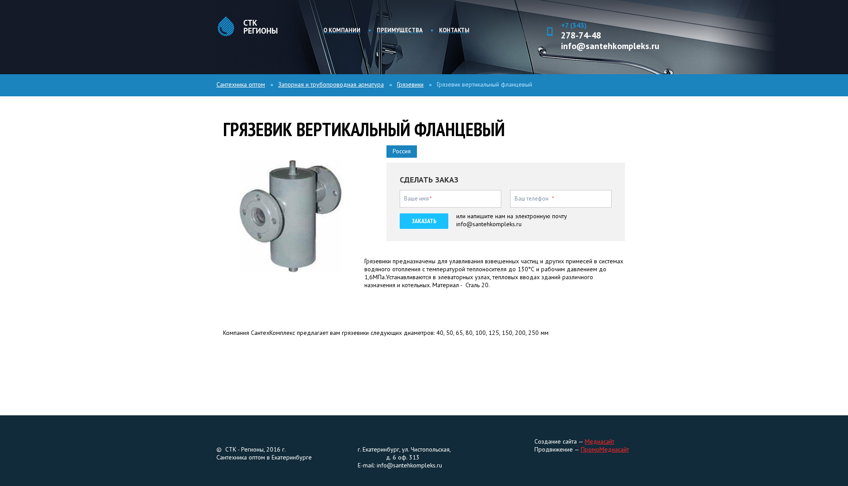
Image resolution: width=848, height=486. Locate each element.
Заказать (424, 221)
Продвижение (554, 449)
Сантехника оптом (240, 84)
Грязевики (410, 84)
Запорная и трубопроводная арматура (331, 84)
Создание (547, 441)
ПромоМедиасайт (605, 449)
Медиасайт (599, 441)
